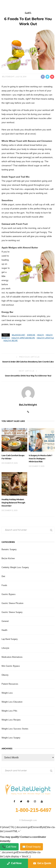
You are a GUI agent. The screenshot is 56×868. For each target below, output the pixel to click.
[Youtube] (41, 801)
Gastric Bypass (9, 594)
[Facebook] (14, 801)
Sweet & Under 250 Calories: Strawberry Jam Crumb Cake (28, 361)
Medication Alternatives (12, 657)
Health (28, 13)
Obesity (5, 675)
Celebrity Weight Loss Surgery (15, 567)
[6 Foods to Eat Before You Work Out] (28, 49)
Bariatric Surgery (9, 549)
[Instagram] (34, 801)
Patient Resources (10, 684)
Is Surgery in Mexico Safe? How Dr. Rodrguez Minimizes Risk (40, 458)
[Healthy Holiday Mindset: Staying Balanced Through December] (14, 483)
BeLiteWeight (8, 77)
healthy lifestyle (45, 338)
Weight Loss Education (12, 702)
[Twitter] (21, 801)
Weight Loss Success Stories (15, 729)
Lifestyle (5, 648)
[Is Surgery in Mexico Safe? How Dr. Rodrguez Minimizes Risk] (41, 439)
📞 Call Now (9, 846)
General (5, 621)
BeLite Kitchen (8, 558)
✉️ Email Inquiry (31, 846)
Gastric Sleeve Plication (12, 603)
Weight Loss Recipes (11, 720)
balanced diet (18, 335)
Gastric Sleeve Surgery (12, 612)
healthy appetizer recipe (23, 338)
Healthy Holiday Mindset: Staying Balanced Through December (13, 502)
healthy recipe (10, 340)
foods (4, 585)
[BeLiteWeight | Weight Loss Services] (28, 789)
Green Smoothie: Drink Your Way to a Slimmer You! (28, 375)
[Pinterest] (28, 801)
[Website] (28, 412)
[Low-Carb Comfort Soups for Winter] (14, 439)
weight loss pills (9, 711)
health (40, 335)
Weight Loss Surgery (11, 738)
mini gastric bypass (11, 666)
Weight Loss (7, 693)
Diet (3, 576)
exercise (31, 335)
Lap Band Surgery (10, 639)
